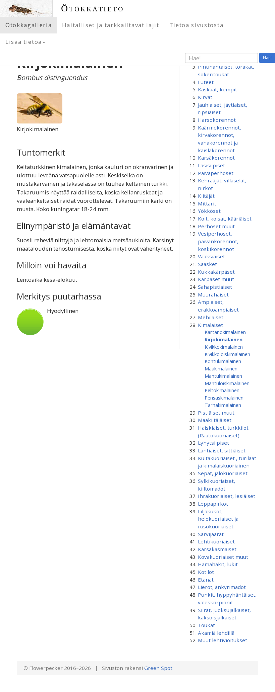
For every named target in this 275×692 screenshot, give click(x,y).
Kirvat (205, 97)
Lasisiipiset (211, 165)
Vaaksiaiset (211, 256)
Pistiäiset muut (216, 412)
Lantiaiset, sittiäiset (221, 450)
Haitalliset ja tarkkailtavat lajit (110, 25)
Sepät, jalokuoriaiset (223, 473)
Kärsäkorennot (216, 157)
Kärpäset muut (216, 279)
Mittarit (207, 203)
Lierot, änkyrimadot (222, 587)
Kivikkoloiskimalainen (227, 354)
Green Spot (158, 668)
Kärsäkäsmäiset (217, 549)
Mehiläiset (210, 317)
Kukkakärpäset (216, 271)
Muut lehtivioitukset (222, 640)
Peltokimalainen (222, 390)
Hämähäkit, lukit (218, 564)
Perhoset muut (216, 226)
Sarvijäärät (211, 534)
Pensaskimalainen (224, 397)
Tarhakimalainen (223, 405)
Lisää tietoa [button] (23, 42)
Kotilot (206, 572)
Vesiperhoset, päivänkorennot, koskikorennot (218, 241)
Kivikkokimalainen (224, 346)
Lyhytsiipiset (213, 442)
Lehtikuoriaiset (216, 541)
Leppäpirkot (213, 503)
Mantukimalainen (223, 375)
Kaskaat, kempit (217, 89)
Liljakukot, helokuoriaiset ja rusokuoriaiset (218, 519)
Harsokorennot (217, 119)
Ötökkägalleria (28, 25)
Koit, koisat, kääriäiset (225, 218)
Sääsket (207, 264)
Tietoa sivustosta (196, 25)
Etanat (206, 579)
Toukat (206, 625)
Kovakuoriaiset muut (223, 556)
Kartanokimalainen (225, 332)
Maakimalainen (221, 368)
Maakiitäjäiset (214, 420)
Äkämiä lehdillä (216, 632)
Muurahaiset (213, 294)
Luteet (206, 82)
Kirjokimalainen (223, 339)
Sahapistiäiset (215, 286)
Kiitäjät (206, 195)
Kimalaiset (210, 325)
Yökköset (209, 210)
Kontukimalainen (223, 361)
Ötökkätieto (92, 8)
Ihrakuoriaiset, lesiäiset (226, 496)
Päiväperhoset (215, 173)
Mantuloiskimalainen (227, 383)
